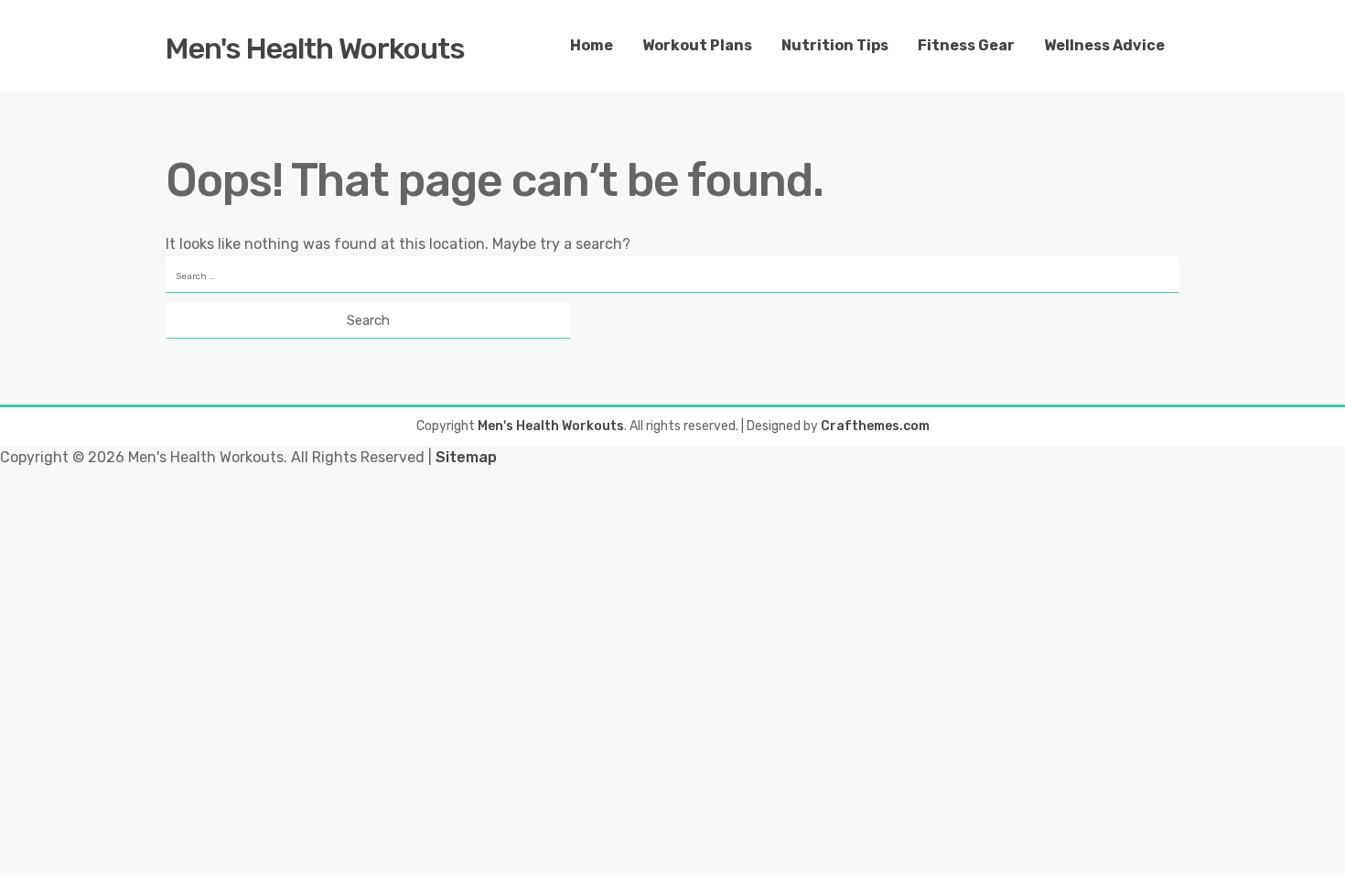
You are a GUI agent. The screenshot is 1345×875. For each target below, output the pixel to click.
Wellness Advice (1104, 45)
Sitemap (466, 457)
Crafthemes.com (875, 426)
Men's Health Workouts (315, 48)
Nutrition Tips (834, 45)
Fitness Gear (966, 45)
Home (591, 45)
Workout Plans (697, 45)
